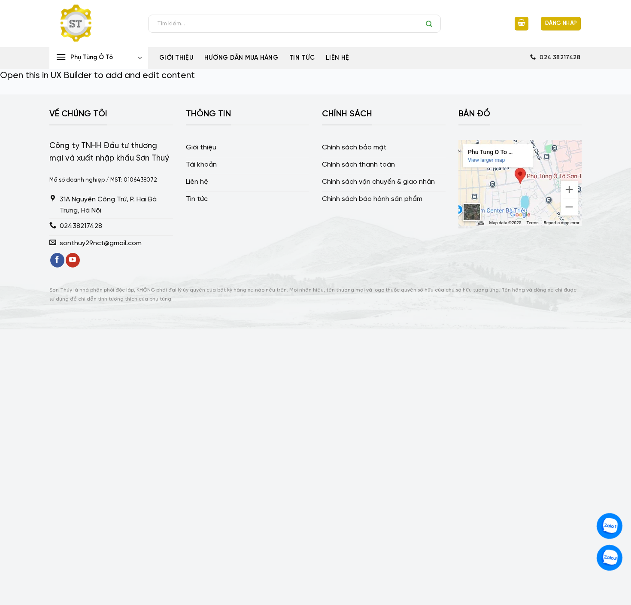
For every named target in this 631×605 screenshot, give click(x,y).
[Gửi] (431, 23)
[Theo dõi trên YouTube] (73, 260)
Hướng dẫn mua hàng (241, 58)
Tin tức (302, 58)
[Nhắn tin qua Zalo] (609, 526)
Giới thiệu (176, 58)
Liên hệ (337, 58)
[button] (521, 24)
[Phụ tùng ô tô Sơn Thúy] (92, 23)
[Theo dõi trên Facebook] (57, 260)
